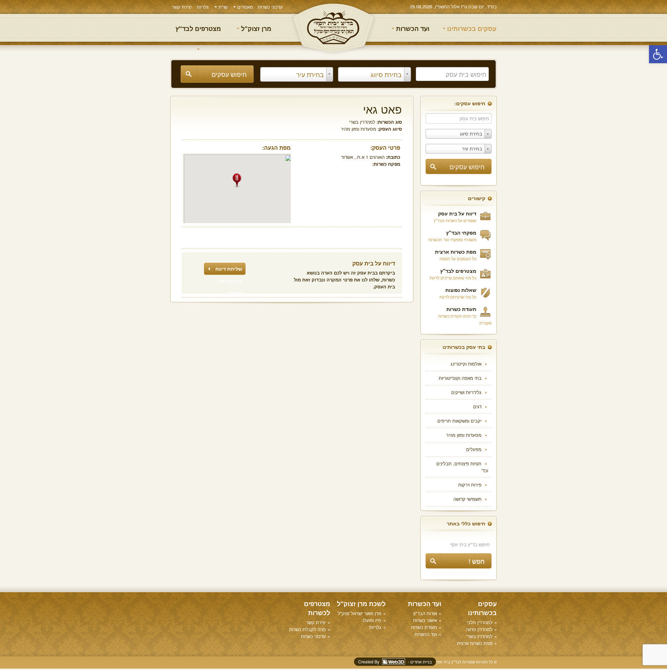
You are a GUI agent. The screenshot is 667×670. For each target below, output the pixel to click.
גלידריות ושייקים (466, 392)
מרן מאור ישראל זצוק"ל (359, 613)
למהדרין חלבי (480, 622)
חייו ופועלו (372, 620)
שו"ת (222, 6)
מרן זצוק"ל (255, 28)
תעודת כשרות (461, 308)
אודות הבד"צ (425, 613)
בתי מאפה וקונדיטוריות (460, 378)
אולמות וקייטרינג (466, 363)
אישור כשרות (425, 620)
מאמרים (244, 6)
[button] (658, 54)
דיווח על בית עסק (457, 213)
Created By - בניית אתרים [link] (395, 661)
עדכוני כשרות (270, 6)
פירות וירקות (469, 484)
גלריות (203, 6)
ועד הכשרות (411, 28)
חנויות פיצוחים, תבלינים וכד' (462, 467)
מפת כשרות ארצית (455, 251)
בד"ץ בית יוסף (333, 28)
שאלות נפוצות (460, 289)
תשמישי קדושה (467, 499)
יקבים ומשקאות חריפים (459, 420)
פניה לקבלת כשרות (307, 629)
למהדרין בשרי (362, 122)
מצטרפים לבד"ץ (198, 28)
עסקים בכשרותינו (470, 28)
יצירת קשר (182, 6)
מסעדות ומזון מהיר (463, 435)
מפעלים (473, 449)
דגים (477, 406)
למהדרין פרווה (479, 629)
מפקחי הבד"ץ (461, 232)
